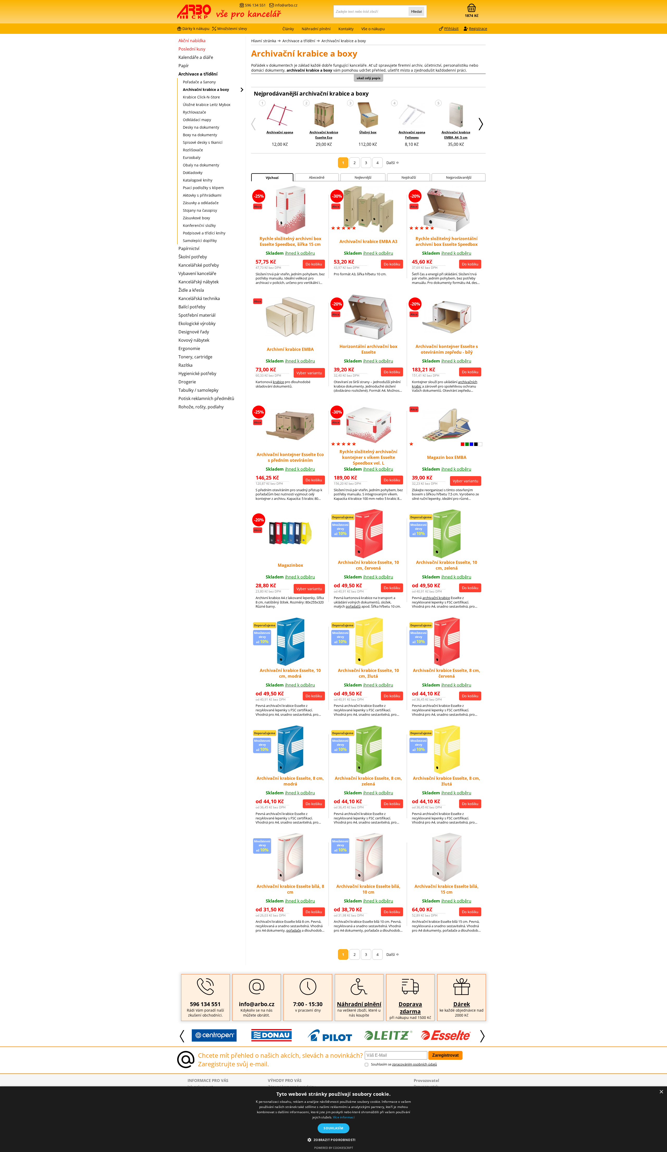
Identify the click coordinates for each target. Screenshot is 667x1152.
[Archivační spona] (280, 115)
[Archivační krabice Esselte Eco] (324, 115)
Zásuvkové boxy (196, 217)
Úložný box (367, 132)
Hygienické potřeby (197, 373)
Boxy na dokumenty (200, 134)
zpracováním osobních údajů (414, 1064)
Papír (183, 66)
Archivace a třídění (298, 40)
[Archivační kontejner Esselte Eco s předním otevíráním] (290, 439)
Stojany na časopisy (200, 210)
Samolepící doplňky (200, 240)
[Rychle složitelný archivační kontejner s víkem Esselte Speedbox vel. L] (368, 444)
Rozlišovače (193, 149)
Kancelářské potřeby (198, 265)
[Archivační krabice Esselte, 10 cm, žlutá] (368, 665)
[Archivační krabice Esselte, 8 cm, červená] (446, 665)
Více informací (344, 1117)
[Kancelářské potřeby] (205, 13)
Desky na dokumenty (201, 127)
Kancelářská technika (199, 298)
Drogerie (187, 382)
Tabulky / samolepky (198, 390)
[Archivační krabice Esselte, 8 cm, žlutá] (447, 773)
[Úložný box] (367, 115)
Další (390, 162)
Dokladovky (192, 172)
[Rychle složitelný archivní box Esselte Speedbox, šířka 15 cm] (290, 233)
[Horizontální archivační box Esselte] (368, 339)
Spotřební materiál (196, 315)
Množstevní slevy (232, 28)
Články (288, 28)
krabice (278, 381)
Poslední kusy (191, 49)
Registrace (478, 28)
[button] (333, 1139)
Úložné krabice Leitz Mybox (206, 104)
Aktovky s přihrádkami (202, 195)
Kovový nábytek (193, 340)
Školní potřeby (192, 257)
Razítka (185, 365)
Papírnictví (188, 248)
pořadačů (353, 606)
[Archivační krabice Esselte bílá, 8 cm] (290, 880)
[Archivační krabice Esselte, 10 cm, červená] (368, 557)
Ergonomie (189, 348)
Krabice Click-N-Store (201, 97)
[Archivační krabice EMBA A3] (368, 231)
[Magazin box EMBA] (446, 440)
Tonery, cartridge (195, 357)
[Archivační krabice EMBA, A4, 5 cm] (456, 115)
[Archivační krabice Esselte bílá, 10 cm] (368, 880)
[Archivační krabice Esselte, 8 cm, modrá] (290, 773)
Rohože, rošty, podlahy (201, 407)
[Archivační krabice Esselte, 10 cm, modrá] (290, 665)
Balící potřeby (191, 307)
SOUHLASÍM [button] (333, 1128)
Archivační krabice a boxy (344, 40)
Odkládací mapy (197, 119)
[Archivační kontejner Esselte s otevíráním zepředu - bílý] (446, 332)
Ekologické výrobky (196, 323)
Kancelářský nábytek (198, 282)
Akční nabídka (192, 40)
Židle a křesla (191, 290)
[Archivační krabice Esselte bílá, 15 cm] (446, 880)
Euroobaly (191, 157)
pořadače (293, 930)
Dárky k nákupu (195, 28)
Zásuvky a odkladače (201, 202)
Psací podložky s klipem (203, 187)
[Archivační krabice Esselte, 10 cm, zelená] (446, 557)
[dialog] (333, 1119)
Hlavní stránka (263, 40)
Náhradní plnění (359, 1004)
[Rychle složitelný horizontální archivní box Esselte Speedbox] (446, 231)
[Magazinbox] (290, 546)
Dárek (461, 1004)
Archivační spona (280, 132)
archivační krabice (436, 597)
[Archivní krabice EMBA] (290, 336)
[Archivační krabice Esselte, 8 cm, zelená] (368, 773)
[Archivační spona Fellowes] (412, 115)
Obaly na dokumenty (201, 165)
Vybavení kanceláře (197, 273)
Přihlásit (451, 28)
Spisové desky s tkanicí (203, 142)
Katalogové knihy (197, 180)
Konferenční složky (199, 225)
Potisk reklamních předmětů (206, 398)
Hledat (416, 11)
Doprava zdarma (410, 1007)
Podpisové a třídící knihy (204, 233)
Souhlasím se (404, 1064)
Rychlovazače (194, 112)
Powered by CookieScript (333, 1148)
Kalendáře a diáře (195, 57)
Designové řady (193, 332)
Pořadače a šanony (199, 81)
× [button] (661, 1092)
